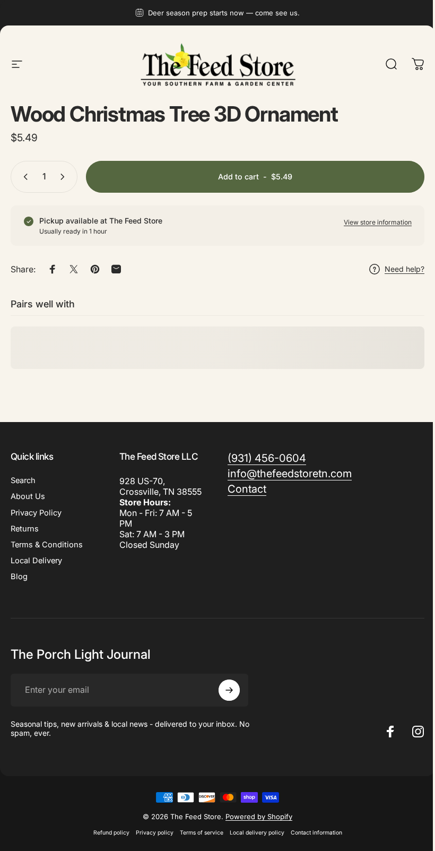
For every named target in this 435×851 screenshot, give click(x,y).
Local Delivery (36, 560)
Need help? (404, 268)
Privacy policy (154, 832)
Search (23, 480)
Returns (25, 529)
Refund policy (111, 832)
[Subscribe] (229, 690)
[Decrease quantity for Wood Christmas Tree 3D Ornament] (23, 176)
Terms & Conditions (47, 544)
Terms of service (201, 832)
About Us (28, 496)
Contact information (316, 832)
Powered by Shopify (258, 816)
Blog (19, 576)
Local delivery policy (257, 832)
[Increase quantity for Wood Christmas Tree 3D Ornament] (65, 176)
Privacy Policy (36, 513)
